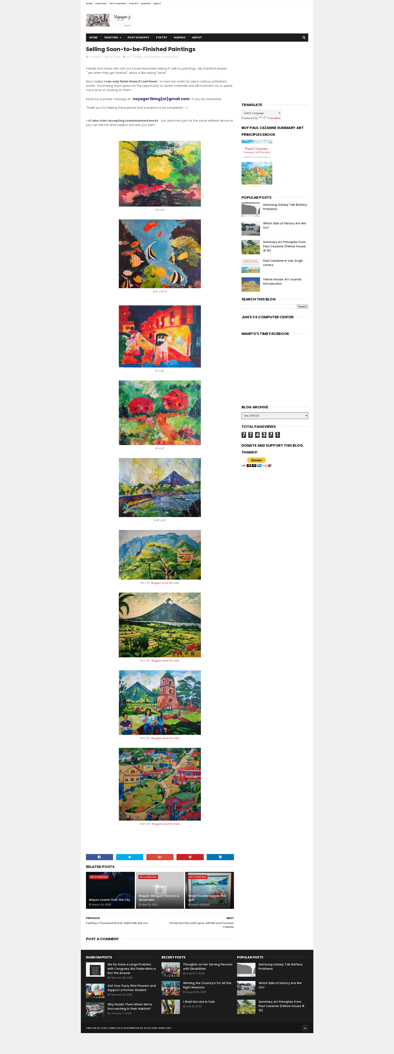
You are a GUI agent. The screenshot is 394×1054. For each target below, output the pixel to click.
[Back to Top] (305, 1028)
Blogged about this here (165, 660)
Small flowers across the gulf (207, 898)
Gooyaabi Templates (157, 1028)
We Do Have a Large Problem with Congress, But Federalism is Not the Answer (132, 968)
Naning (145, 3)
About (157, 3)
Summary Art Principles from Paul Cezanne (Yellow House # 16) (284, 246)
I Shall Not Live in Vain (199, 1002)
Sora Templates (111, 1028)
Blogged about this (162, 583)
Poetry (133, 3)
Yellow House (170, 56)
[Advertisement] (233, 20)
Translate (274, 118)
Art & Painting (152, 56)
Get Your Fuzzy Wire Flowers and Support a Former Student (132, 988)
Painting (101, 3)
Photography (118, 3)
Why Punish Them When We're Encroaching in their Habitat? (130, 1006)
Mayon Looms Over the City (109, 900)
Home (89, 3)
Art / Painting (135, 56)
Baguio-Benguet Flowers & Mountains (159, 898)
